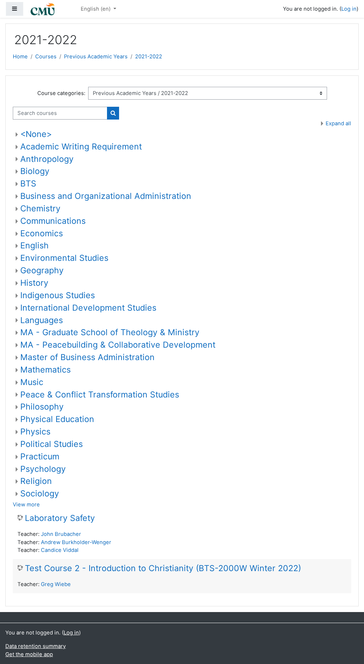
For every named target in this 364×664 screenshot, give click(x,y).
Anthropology (47, 159)
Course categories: (61, 93)
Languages (41, 320)
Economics (41, 233)
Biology (34, 171)
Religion (36, 481)
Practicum (39, 457)
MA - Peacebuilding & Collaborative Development (117, 345)
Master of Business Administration (87, 357)
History (34, 283)
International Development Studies (88, 308)
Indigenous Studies (57, 295)
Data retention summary (35, 646)
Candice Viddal (60, 550)
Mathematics (45, 370)
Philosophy (42, 407)
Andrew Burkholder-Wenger (76, 542)
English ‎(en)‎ (96, 9)
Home (20, 56)
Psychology (43, 469)
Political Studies (51, 444)
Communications (53, 221)
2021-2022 (148, 56)
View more (26, 504)
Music (31, 382)
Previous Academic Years (96, 56)
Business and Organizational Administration (105, 196)
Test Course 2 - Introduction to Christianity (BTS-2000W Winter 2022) (163, 568)
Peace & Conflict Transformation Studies (99, 395)
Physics (35, 432)
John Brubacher (61, 534)
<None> (36, 134)
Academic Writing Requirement (81, 147)
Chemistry (40, 209)
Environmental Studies (64, 258)
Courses (46, 56)
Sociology (39, 494)
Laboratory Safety (60, 518)
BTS (28, 184)
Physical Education (57, 419)
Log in (349, 9)
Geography (42, 270)
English (34, 246)
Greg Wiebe (56, 584)
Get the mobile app (29, 654)
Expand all (338, 123)
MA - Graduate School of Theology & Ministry (109, 332)
